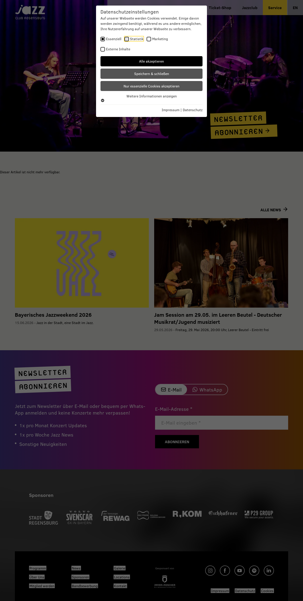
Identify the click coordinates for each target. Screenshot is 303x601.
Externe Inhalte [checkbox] (118, 49)
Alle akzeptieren (151, 61)
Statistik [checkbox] (137, 38)
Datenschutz (193, 109)
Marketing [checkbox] (160, 38)
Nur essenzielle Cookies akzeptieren (151, 86)
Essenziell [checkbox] (113, 38)
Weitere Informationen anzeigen (151, 96)
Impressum (170, 109)
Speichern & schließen (151, 73)
